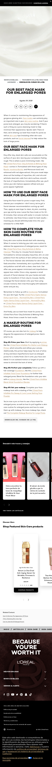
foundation (19, 371)
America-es (11, 729)
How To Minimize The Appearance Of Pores (15, 616)
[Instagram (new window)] (8, 694)
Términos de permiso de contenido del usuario (17, 724)
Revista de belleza (11, 80)
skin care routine (31, 121)
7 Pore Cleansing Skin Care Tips (12, 618)
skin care (13, 135)
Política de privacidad (10, 709)
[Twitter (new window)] (17, 695)
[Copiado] (26, 107)
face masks (27, 118)
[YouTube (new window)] (12, 694)
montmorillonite (16, 169)
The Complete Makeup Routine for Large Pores (26, 413)
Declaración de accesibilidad (12, 713)
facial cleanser (24, 138)
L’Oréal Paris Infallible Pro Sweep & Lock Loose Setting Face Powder (23, 393)
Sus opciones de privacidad (15, 758)
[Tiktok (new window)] (30, 694)
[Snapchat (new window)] (26, 694)
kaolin (6, 169)
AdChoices (35, 747)
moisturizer (33, 292)
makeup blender (15, 379)
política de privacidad (27, 749)
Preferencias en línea (10, 717)
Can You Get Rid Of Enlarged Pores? (13, 621)
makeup (32, 331)
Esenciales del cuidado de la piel (32, 82)
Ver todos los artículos (13, 510)
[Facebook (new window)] (4, 694)
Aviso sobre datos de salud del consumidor (16, 705)
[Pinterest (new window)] (21, 694)
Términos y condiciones (11, 720)
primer (44, 342)
